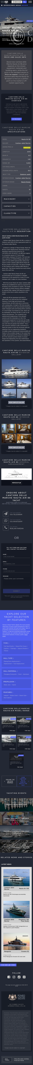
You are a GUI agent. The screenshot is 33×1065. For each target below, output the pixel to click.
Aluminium (26, 674)
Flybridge (13, 648)
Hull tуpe (7, 658)
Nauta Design (25, 182)
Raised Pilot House (21, 646)
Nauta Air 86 (25, 5)
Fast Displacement (18, 663)
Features (7, 692)
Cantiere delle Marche (9, 5)
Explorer (6, 648)
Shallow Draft (14, 695)
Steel (19, 674)
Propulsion (8, 681)
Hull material (9, 671)
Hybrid (14, 684)
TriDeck (6, 650)
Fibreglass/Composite (10, 674)
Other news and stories (8, 965)
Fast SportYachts (9, 646)
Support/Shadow (23, 648)
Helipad (6, 695)
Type (5, 643)
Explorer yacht (25, 174)
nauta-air (18, 5)
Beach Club (22, 695)
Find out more (19, 1060)
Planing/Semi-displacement (12, 661)
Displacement (8, 663)
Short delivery (8, 697)
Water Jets (7, 684)
